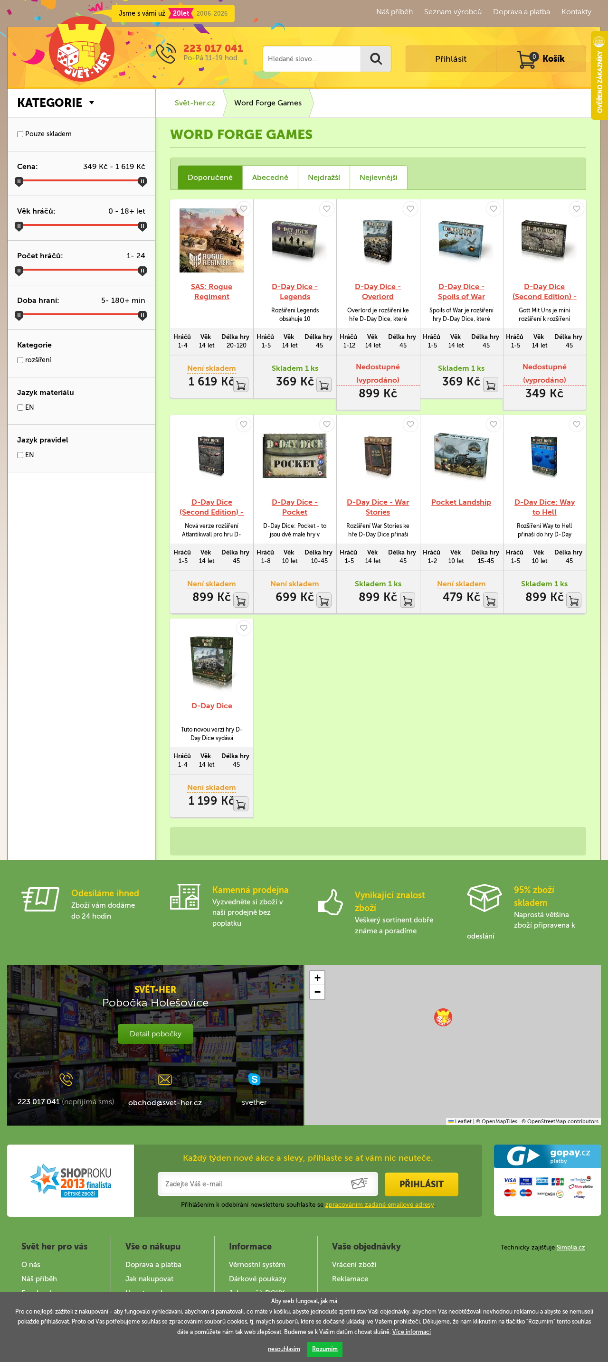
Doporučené (210, 177)
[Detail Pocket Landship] (461, 456)
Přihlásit (450, 59)
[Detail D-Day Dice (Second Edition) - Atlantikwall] (212, 456)
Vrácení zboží (354, 1264)
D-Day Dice (211, 705)
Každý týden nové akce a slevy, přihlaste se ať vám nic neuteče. (308, 1158)
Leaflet (463, 1121)
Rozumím (325, 1349)
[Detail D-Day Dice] (212, 659)
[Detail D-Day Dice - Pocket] (295, 456)
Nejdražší (324, 177)
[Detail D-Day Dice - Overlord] (378, 240)
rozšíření (37, 360)
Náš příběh (394, 11)
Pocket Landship (461, 502)
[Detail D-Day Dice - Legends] (295, 240)
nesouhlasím (284, 1349)
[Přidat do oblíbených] (244, 209)
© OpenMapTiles (496, 1121)
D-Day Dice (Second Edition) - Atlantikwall (212, 512)
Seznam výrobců (453, 11)
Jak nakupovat (149, 1279)
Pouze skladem (47, 134)
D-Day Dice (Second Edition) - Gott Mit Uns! (545, 296)
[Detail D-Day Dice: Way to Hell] (545, 456)
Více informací (411, 1332)
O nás (30, 1264)
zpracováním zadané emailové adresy (379, 1204)
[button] (443, 1017)
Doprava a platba (521, 11)
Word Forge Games (268, 102)
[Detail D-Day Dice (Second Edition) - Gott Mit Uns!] (545, 240)
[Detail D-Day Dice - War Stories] (378, 456)
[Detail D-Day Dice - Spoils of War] (461, 240)
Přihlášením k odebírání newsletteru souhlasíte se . (308, 1204)
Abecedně (270, 177)
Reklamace (350, 1279)
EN (28, 408)
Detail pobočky (155, 1033)
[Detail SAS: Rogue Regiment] (212, 240)
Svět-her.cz (195, 102)
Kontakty (576, 11)
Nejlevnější (379, 177)
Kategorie (49, 103)
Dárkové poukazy (257, 1279)
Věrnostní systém (257, 1264)
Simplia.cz (571, 1247)
